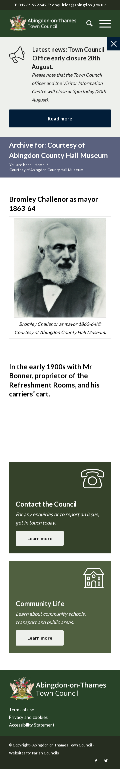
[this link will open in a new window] (96, 761)
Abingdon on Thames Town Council (62, 745)
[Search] (86, 23)
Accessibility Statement (31, 725)
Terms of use (21, 709)
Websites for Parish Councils (34, 753)
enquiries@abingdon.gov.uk (79, 4)
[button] (102, 23)
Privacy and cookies (28, 717)
